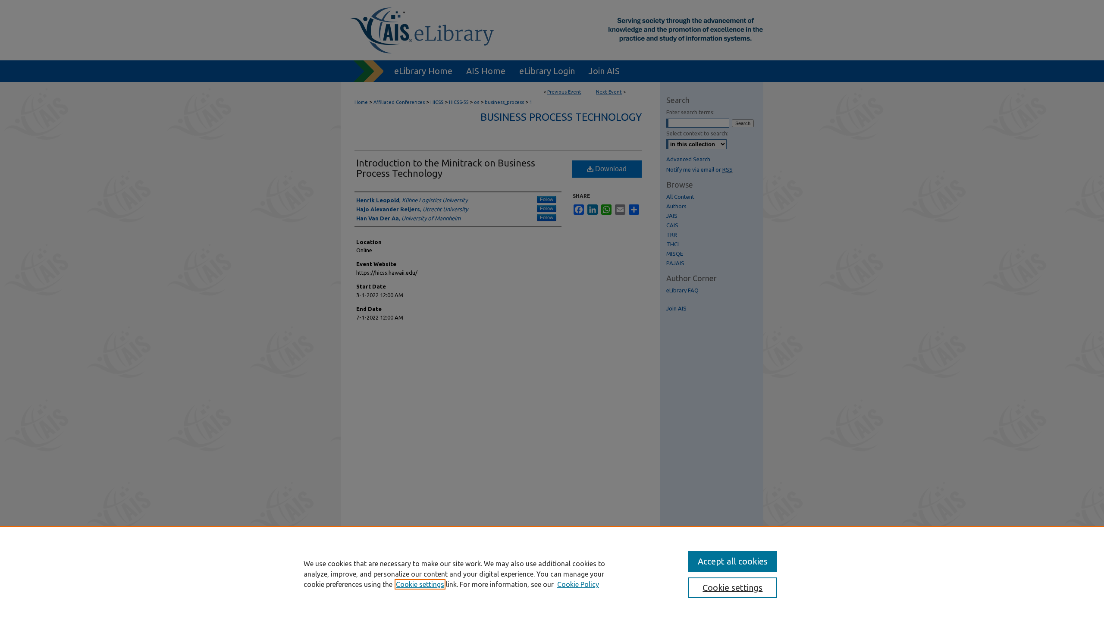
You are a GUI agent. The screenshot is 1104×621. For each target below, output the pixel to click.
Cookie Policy (578, 584)
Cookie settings (420, 584)
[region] (552, 573)
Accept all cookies (733, 561)
